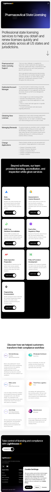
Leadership (21, 477)
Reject (37, 487)
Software (4, 475)
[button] (48, 3)
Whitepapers (22, 479)
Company (21, 475)
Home (3, 472)
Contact (20, 482)
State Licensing (5, 477)
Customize (44, 487)
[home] (25, 3)
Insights (20, 472)
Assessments (5, 479)
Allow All (28, 487)
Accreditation (5, 482)
